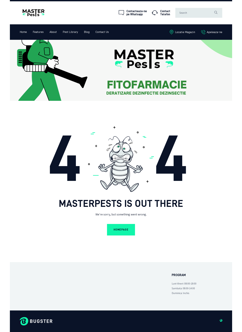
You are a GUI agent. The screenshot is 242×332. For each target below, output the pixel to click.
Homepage (121, 229)
